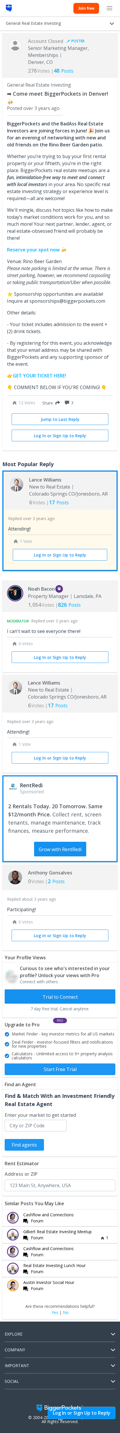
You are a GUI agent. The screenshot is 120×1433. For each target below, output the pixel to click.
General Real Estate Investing (39, 85)
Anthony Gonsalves (50, 872)
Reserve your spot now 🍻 (37, 249)
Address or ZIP (21, 1174)
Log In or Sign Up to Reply (60, 435)
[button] (50, 402)
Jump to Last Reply (60, 419)
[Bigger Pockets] (9, 8)
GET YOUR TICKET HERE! (40, 375)
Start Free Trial (60, 1069)
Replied (31, 518)
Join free (86, 8)
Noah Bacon (41, 589)
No (66, 1312)
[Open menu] (109, 8)
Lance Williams (45, 480)
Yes (55, 1312)
